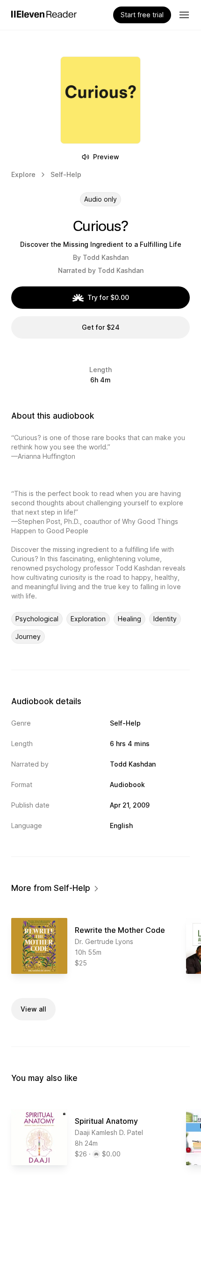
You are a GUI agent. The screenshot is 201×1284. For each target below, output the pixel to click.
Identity (165, 619)
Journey (28, 636)
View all (33, 1009)
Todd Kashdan (106, 257)
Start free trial (142, 15)
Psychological (36, 619)
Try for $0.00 (108, 297)
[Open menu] (184, 15)
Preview (106, 157)
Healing (129, 619)
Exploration (88, 619)
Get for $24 (101, 327)
